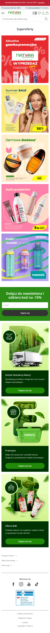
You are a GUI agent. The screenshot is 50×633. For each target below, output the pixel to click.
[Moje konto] (43, 13)
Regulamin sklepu (25, 618)
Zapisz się (25, 313)
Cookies (25, 622)
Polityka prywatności (25, 613)
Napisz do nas (25, 390)
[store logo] (14, 13)
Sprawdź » (41, 2)
